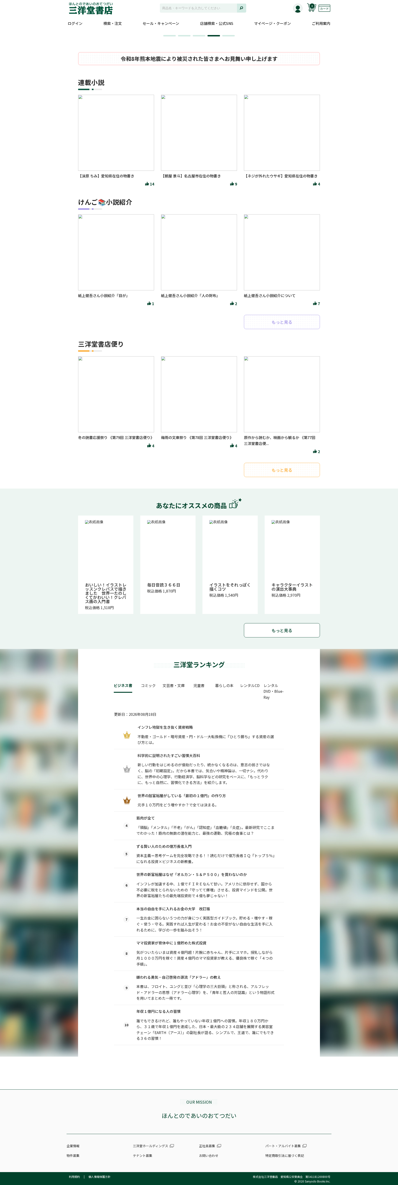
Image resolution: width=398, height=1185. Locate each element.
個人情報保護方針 (99, 1177)
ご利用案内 (321, 23)
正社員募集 (207, 1146)
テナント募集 (142, 1155)
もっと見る (282, 630)
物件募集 (73, 1155)
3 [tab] (195, 37)
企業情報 (73, 1146)
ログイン (75, 23)
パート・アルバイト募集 (283, 1146)
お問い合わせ (208, 1155)
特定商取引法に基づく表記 (284, 1155)
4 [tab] (210, 37)
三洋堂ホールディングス (150, 1146)
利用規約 (74, 1177)
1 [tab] (165, 37)
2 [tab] (180, 37)
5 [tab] (224, 37)
